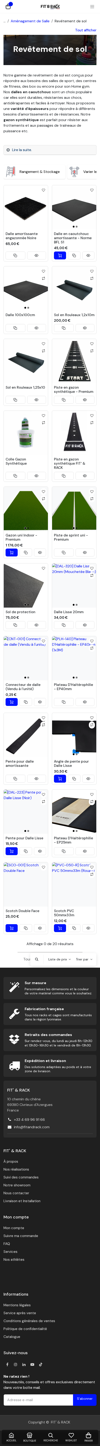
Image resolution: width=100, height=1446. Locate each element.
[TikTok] (40, 1364)
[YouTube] (32, 1364)
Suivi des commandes (21, 1177)
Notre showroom (16, 1185)
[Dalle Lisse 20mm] (74, 585)
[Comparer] (43, 278)
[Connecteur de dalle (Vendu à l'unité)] (26, 658)
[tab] (50, 150)
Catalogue (11, 1336)
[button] (15, 255)
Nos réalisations (16, 1169)
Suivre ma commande (20, 1236)
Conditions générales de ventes (29, 1321)
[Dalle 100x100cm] (26, 288)
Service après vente (19, 1313)
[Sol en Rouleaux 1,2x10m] (74, 288)
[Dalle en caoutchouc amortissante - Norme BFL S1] (74, 207)
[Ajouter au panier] (60, 255)
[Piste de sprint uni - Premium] (74, 509)
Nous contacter (16, 1193)
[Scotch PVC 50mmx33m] (74, 884)
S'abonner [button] (85, 1398)
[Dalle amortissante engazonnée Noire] (26, 207)
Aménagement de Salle (30, 21)
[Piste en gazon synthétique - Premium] (74, 361)
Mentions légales (17, 1305)
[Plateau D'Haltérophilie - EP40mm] (74, 658)
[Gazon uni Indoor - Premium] (26, 509)
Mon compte (13, 1228)
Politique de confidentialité (25, 1329)
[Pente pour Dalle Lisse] (26, 812)
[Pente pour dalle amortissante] (26, 735)
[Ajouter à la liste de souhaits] (43, 190)
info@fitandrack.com (32, 1127)
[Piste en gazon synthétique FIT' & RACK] (74, 433)
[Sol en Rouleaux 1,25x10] (26, 361)
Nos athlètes (13, 1259)
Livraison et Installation (21, 1201)
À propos (10, 1161)
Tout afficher (86, 30)
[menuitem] (34, 172)
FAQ (6, 1243)
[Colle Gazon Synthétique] (26, 433)
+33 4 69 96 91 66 (29, 1119)
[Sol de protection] (26, 585)
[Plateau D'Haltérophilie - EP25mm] (74, 812)
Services (10, 1251)
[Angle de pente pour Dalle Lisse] (74, 735)
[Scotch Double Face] (26, 884)
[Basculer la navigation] (92, 6)
